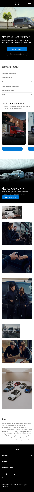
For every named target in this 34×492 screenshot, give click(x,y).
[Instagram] (11, 474)
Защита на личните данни (10, 482)
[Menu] (29, 4)
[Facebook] (3, 474)
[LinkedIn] (15, 474)
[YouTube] (7, 474)
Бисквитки (17, 478)
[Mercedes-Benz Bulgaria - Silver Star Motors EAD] (17, 3)
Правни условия (7, 478)
